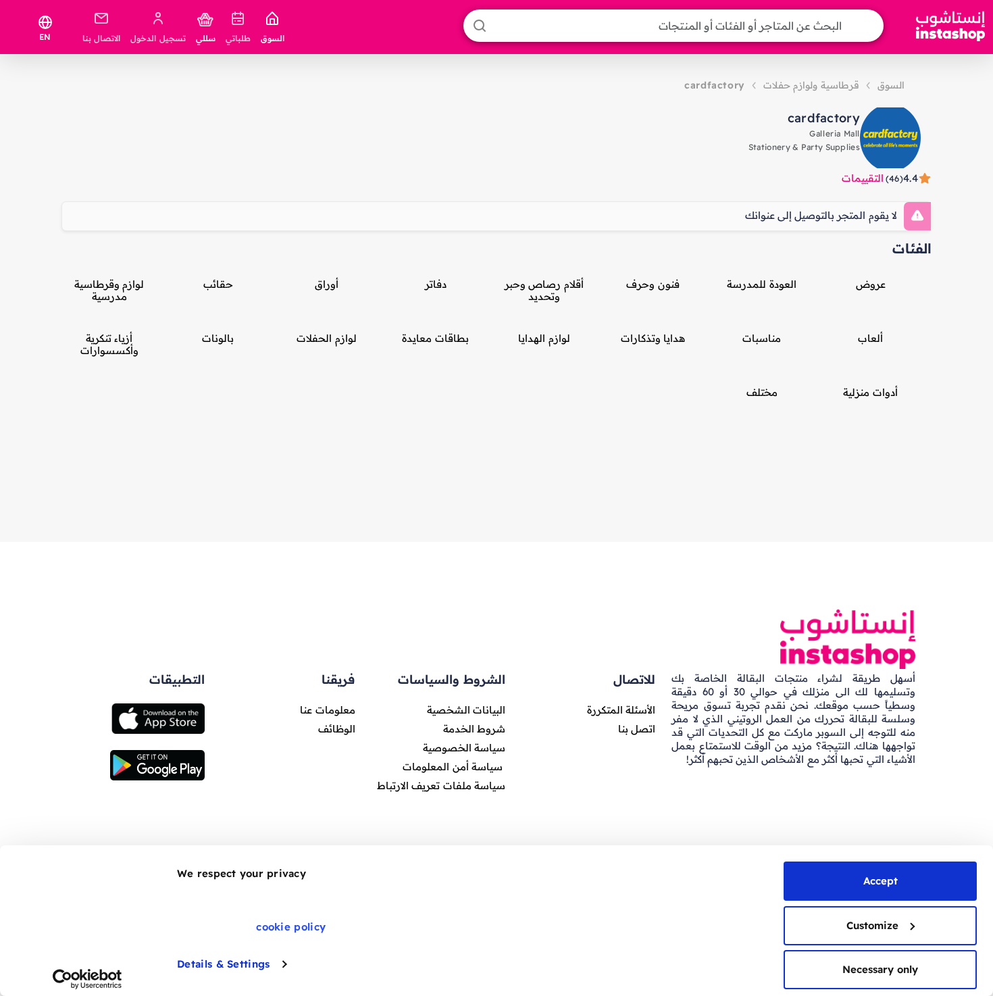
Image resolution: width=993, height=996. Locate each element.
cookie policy (291, 926)
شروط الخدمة (474, 728)
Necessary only (880, 969)
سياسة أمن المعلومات (453, 766)
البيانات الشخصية (466, 709)
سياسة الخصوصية (464, 747)
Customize (872, 925)
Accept (880, 880)
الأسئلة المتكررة (621, 709)
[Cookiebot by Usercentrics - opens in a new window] (87, 979)
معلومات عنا (327, 709)
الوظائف (336, 728)
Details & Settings (223, 963)
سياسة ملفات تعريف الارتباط (441, 785)
